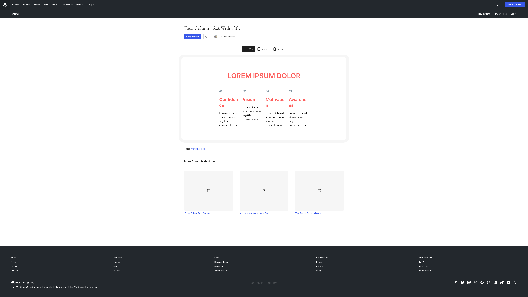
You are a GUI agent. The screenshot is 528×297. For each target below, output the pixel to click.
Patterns (15, 14)
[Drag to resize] (178, 98)
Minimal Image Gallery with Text (254, 213)
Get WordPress (515, 5)
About (13, 257)
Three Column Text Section (197, 213)
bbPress (423, 266)
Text (203, 148)
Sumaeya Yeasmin (227, 36)
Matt (421, 262)
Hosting (14, 266)
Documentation (221, 262)
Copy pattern (192, 36)
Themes (116, 262)
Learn (217, 257)
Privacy (14, 271)
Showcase (117, 257)
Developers (220, 266)
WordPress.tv (222, 271)
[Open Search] (498, 5)
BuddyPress (424, 271)
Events (319, 262)
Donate (320, 266)
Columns (195, 148)
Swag (320, 271)
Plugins (116, 266)
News (13, 262)
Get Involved (322, 257)
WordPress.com (426, 257)
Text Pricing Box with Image (308, 213)
